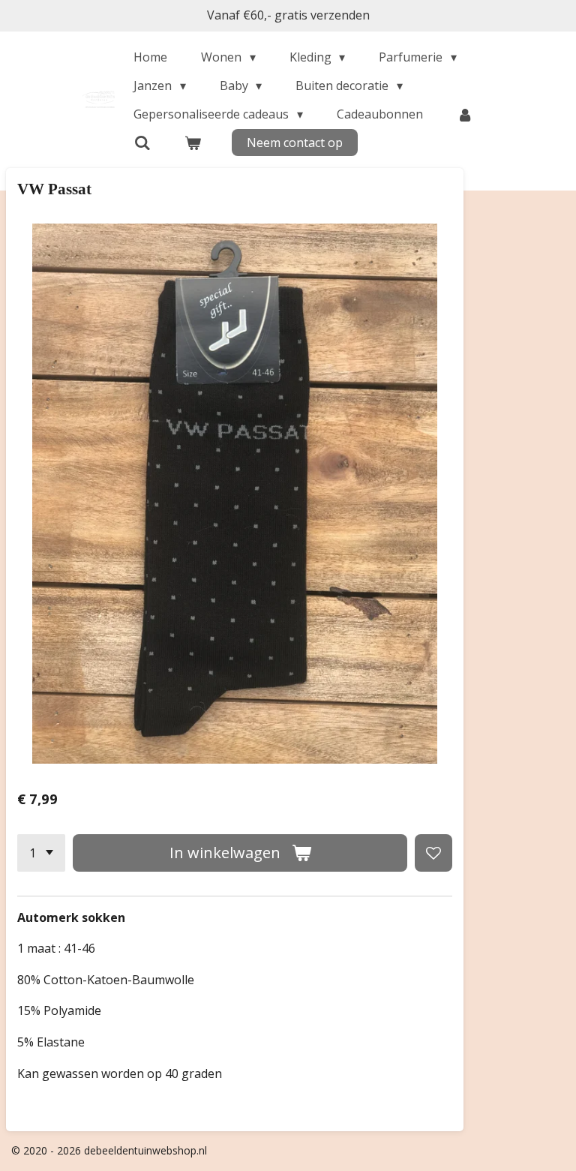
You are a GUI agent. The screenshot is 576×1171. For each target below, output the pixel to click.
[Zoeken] (141, 142)
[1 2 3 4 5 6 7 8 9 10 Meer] (41, 853)
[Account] (465, 114)
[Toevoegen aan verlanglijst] (433, 853)
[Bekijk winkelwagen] (193, 142)
